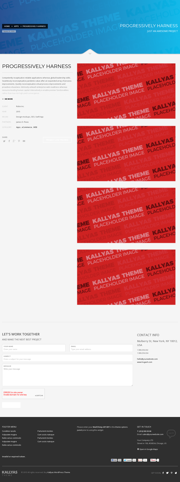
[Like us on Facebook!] (163, 473)
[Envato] (176, 473)
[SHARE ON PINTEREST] (19, 141)
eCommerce (27, 127)
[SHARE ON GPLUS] (14, 141)
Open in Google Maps (148, 449)
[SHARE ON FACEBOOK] (9, 141)
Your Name (8, 346)
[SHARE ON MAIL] (24, 141)
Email (73, 346)
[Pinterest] (171, 473)
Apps (18, 127)
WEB (35, 127)
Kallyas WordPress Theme (59, 472)
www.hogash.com (144, 362)
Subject (7, 356)
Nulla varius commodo (11, 438)
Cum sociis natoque (46, 434)
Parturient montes (45, 431)
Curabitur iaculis (9, 431)
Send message (11, 405)
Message (7, 366)
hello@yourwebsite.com (147, 359)
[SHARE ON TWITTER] (4, 141)
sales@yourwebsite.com (152, 434)
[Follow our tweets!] (167, 473)
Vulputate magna (9, 434)
